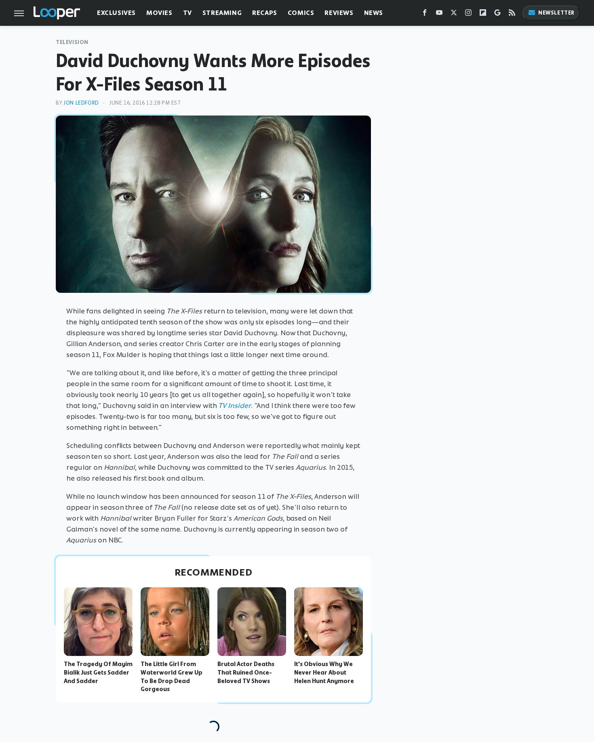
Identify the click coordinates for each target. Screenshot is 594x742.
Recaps (264, 12)
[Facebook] (425, 14)
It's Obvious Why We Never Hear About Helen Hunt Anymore (324, 672)
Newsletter (556, 12)
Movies (159, 12)
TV (187, 12)
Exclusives (116, 12)
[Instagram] (468, 14)
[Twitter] (454, 14)
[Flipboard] (483, 14)
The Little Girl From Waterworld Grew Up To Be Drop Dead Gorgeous (171, 676)
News (373, 12)
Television (72, 42)
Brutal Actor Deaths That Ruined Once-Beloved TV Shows (245, 672)
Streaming (222, 12)
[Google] (497, 14)
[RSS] (512, 14)
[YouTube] (439, 14)
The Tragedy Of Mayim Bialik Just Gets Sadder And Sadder (98, 672)
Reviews (338, 12)
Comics (301, 12)
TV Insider (234, 405)
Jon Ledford (81, 102)
